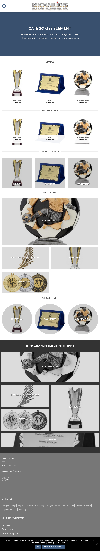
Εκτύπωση (29, 506)
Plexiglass (6, 506)
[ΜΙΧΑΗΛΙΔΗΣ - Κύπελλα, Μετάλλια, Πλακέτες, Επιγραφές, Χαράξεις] (50, 6)
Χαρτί (20, 510)
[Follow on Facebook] (4, 479)
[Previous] (2, 87)
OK (38, 546)
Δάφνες (20, 506)
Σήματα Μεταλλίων (9, 510)
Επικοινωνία (7, 529)
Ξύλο (72, 506)
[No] (96, 545)
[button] (4, 6)
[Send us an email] (8, 479)
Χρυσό (26, 510)
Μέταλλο (65, 506)
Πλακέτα (79, 506)
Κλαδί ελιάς (39, 506)
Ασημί (14, 506)
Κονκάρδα (49, 506)
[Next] (98, 87)
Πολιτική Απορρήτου (11, 533)
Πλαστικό (87, 506)
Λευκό (57, 506)
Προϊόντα (6, 525)
